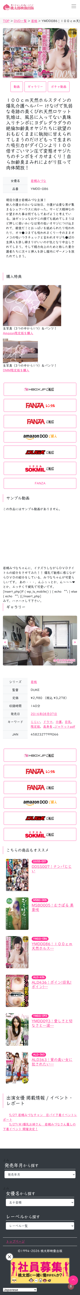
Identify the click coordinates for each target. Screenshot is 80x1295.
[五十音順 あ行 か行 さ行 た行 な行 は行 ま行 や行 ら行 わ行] (40, 1202)
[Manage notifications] (71, 1286)
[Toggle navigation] (72, 6)
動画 (17, 86)
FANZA (40, 483)
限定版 (35, 726)
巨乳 (68, 721)
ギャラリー (35, 86)
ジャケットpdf (64, 726)
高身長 (47, 726)
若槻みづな (38, 180)
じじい (35, 721)
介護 (59, 721)
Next (75, 642)
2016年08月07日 (44, 713)
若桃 (34, 681)
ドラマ (47, 721)
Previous (5, 642)
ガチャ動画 (58, 86)
